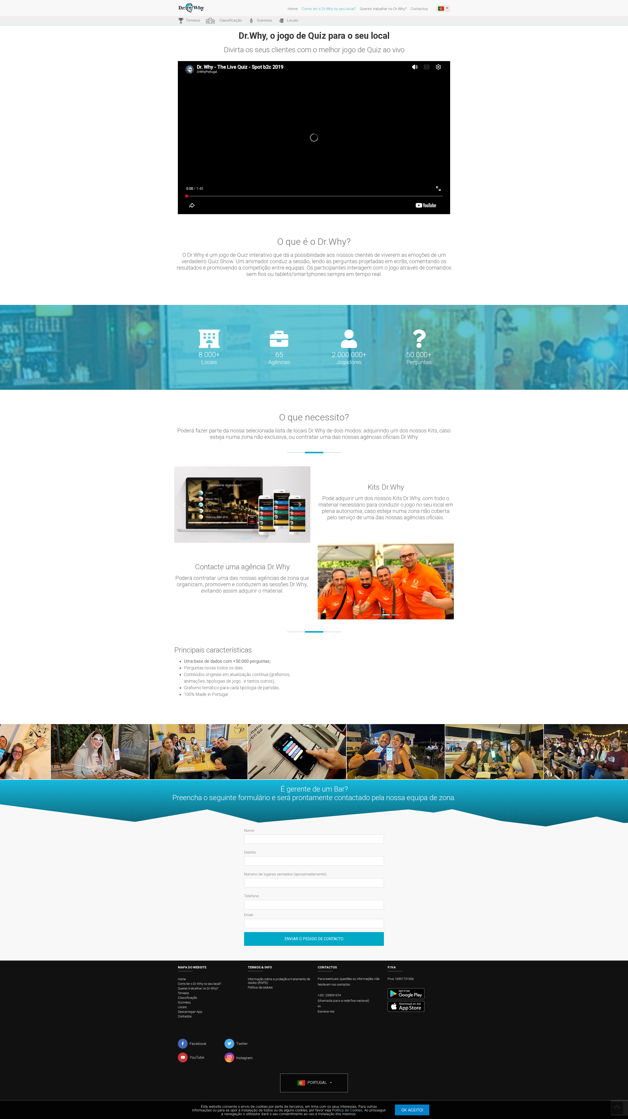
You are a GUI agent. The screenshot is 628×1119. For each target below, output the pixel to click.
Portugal (316, 1082)
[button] (184, 504)
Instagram (244, 1058)
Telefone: (252, 896)
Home (293, 9)
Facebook (198, 1043)
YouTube (197, 1057)
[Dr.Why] (196, 8)
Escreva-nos (326, 1011)
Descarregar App (190, 1012)
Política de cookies (260, 987)
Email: (248, 915)
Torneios (183, 993)
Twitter (242, 1043)
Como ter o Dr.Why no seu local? (329, 9)
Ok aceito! (412, 1109)
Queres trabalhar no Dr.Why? (383, 9)
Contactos (419, 9)
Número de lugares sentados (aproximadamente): (285, 874)
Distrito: (250, 852)
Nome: (249, 831)
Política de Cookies (347, 1110)
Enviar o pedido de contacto (314, 939)
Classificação (187, 998)
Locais (182, 1007)
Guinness (184, 1002)
